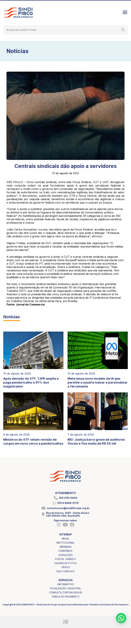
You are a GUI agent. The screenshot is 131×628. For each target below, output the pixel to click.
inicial (65, 538)
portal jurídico (65, 559)
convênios (65, 550)
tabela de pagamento (65, 596)
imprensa (65, 546)
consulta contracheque (65, 592)
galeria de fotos (65, 563)
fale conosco (65, 571)
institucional (66, 542)
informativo (65, 584)
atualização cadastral (65, 588)
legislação (66, 555)
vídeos (65, 567)
